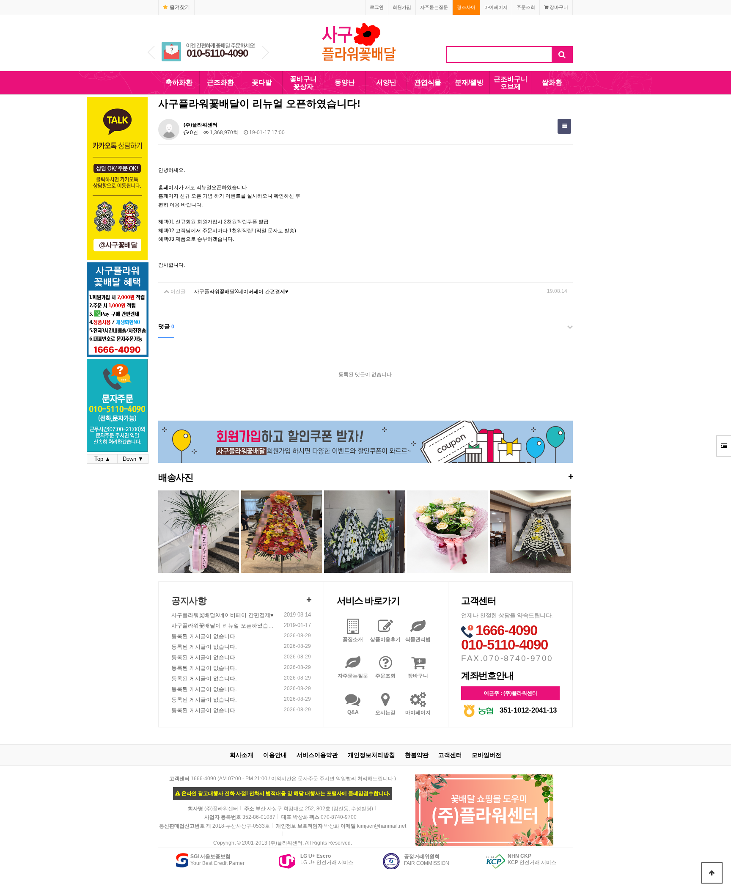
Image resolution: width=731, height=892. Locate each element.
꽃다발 (262, 82)
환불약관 (417, 755)
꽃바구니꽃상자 (303, 82)
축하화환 (178, 82)
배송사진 (365, 477)
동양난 (345, 82)
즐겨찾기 (180, 7)
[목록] (564, 126)
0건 (193, 132)
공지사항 (188, 600)
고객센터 (450, 755)
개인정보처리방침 (371, 755)
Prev (151, 52)
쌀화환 (552, 82)
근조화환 (220, 82)
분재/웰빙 (469, 82)
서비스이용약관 (317, 755)
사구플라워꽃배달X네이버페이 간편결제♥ (241, 292)
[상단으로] (712, 873)
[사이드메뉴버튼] (723, 446)
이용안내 (275, 755)
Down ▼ (133, 459)
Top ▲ (102, 459)
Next (265, 52)
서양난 (386, 82)
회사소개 (241, 755)
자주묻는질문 (434, 7)
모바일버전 (486, 755)
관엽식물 (427, 82)
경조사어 (466, 7)
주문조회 (526, 7)
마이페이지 (496, 7)
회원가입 (402, 7)
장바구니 (558, 7)
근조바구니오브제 (511, 82)
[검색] (562, 54)
